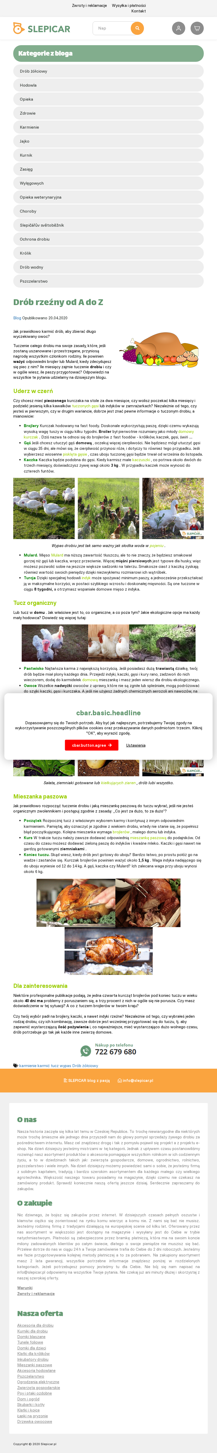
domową (90, 679)
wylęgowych (32, 183)
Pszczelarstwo (30, 1376)
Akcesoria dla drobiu (35, 1325)
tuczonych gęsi (85, 405)
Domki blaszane (31, 1336)
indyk (86, 577)
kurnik (26, 155)
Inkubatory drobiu (32, 1359)
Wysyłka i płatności (129, 5)
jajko (24, 141)
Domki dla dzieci (31, 1348)
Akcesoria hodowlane (36, 1370)
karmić (44, 1065)
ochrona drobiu (34, 239)
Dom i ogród (28, 1398)
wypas (65, 1065)
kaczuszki (141, 459)
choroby (28, 211)
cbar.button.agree (89, 745)
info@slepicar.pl (138, 1080)
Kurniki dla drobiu (32, 1331)
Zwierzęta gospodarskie (38, 1387)
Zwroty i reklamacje (89, 5)
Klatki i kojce (28, 1410)
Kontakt (138, 10)
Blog (17, 317)
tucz (55, 1065)
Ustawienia (136, 745)
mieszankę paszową (148, 837)
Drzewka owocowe (34, 1421)
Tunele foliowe (30, 1342)
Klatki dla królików (33, 1353)
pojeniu (157, 545)
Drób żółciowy (33, 71)
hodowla (28, 85)
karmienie (29, 127)
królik (25, 253)
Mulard (57, 555)
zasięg (26, 169)
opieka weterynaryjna (40, 197)
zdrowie (27, 113)
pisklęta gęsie (75, 454)
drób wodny (31, 267)
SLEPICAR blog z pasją (89, 1080)
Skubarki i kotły (30, 1404)
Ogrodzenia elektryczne (38, 1381)
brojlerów (121, 831)
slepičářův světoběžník (42, 225)
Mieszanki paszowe (34, 1364)
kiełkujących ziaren (118, 782)
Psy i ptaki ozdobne (34, 1393)
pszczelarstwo (34, 281)
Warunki (25, 1287)
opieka (26, 99)
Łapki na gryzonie (32, 1415)
